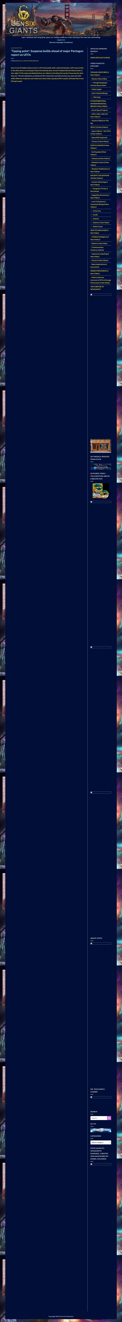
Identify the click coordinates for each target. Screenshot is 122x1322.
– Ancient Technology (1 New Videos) (99, 183)
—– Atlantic (94, 219)
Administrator (33, 61)
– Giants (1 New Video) (98, 79)
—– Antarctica (95, 211)
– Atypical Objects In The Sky (99, 122)
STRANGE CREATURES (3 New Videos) (99, 73)
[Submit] (109, 1118)
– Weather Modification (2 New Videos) (100, 170)
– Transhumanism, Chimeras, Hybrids (97, 248)
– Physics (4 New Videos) (99, 260)
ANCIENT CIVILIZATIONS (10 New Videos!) (99, 177)
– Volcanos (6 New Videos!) (100, 158)
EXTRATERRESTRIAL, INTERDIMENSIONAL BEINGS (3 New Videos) (98, 103)
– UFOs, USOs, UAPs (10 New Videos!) (99, 115)
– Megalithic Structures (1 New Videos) (99, 196)
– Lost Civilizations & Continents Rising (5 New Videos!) (99, 204)
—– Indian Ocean (96, 226)
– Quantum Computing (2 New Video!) (99, 255)
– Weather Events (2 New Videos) (99, 163)
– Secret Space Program (99, 110)
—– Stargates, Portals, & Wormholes (99, 190)
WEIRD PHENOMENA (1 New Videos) (99, 272)
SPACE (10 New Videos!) (99, 127)
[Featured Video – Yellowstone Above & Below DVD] (100, 491)
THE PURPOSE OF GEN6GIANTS (97, 288)
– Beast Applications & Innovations (98, 265)
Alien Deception (16, 48)
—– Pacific (94, 215)
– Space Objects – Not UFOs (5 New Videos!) (100, 132)
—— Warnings (95, 97)
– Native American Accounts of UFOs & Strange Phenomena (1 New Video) (100, 280)
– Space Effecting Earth (98, 138)
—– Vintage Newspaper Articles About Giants (98, 84)
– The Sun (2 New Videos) (99, 142)
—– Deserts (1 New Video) (99, 223)
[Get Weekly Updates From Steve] (100, 466)
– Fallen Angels (96, 89)
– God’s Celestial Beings (99, 93)
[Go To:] (100, 1130)
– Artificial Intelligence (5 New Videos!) (99, 238)
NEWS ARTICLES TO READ (100, 58)
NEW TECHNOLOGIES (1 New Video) (99, 231)
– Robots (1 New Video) (98, 243)
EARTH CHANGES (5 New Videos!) (99, 146)
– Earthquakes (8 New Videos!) (98, 153)
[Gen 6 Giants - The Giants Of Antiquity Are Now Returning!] (40, 19)
